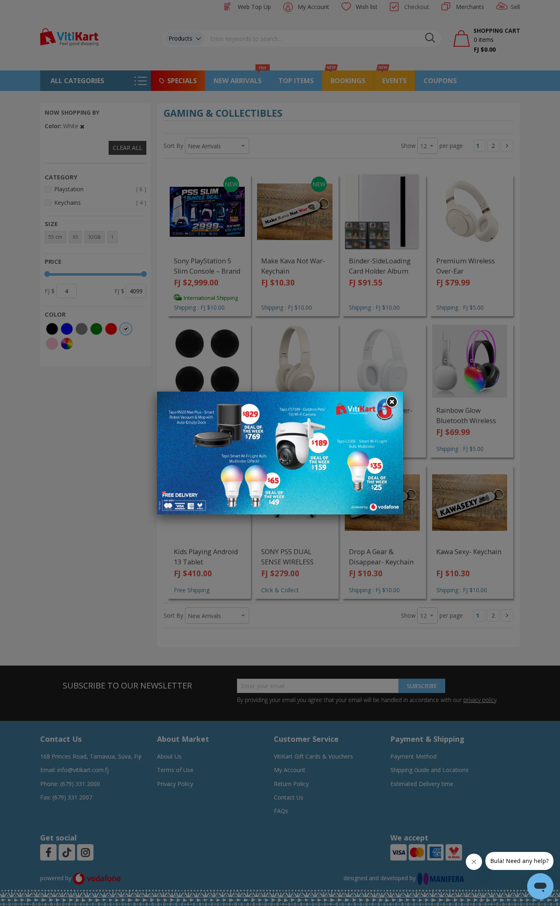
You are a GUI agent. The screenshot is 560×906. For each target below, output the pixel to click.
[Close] (391, 402)
